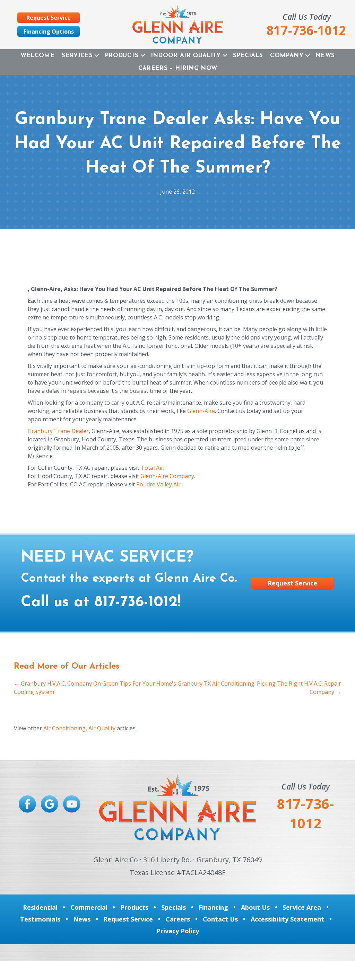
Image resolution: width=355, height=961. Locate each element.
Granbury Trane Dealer (58, 431)
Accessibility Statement (287, 919)
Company (286, 56)
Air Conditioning (64, 728)
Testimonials (40, 919)
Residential (40, 907)
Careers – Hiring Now (177, 68)
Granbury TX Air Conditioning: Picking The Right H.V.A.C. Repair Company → (259, 688)
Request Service (128, 919)
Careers (178, 919)
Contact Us (220, 919)
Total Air (152, 467)
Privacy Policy (177, 931)
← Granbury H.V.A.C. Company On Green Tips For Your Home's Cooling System (95, 688)
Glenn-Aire (201, 411)
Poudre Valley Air (158, 484)
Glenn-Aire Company (167, 476)
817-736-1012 (136, 602)
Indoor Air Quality (186, 56)
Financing (213, 907)
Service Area (302, 907)
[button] (97, 55)
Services (77, 56)
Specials (248, 56)
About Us (255, 907)
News (325, 56)
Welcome (37, 56)
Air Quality (101, 728)
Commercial (88, 907)
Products (122, 56)
